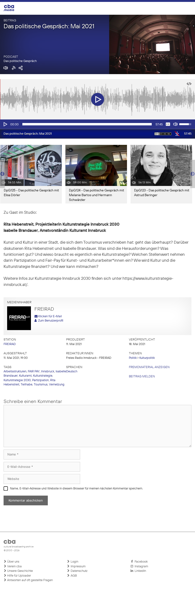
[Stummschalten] (175, 124)
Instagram (140, 566)
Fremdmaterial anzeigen (149, 367)
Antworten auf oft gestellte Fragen (29, 580)
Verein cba (14, 566)
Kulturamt (25, 375)
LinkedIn (139, 571)
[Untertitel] (168, 124)
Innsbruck (47, 371)
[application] (97, 124)
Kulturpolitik (147, 358)
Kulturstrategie (42, 375)
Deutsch (71, 371)
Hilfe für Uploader (18, 575)
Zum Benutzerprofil (50, 320)
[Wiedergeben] (5, 124)
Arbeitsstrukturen (15, 371)
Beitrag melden (142, 376)
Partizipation (40, 380)
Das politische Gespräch (20, 61)
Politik (133, 358)
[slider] (87, 124)
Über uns (12, 561)
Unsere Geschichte (19, 571)
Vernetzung (56, 384)
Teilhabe (26, 384)
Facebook (140, 561)
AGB (73, 575)
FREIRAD (10, 344)
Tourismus (41, 384)
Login (74, 561)
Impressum (78, 566)
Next (192, 174)
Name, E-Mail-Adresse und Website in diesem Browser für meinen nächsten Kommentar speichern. (76, 488)
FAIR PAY (34, 371)
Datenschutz (79, 571)
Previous (2, 174)
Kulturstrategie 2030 (17, 380)
